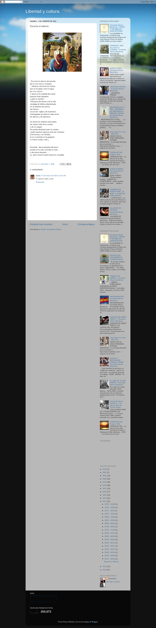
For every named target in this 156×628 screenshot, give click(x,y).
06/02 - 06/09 (110, 536)
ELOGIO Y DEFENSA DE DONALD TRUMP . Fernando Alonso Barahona (117, 362)
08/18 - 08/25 (110, 523)
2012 (105, 566)
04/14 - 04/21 (110, 546)
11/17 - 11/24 (110, 511)
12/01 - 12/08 (110, 507)
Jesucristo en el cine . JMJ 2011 (118, 133)
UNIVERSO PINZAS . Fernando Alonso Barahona (117, 89)
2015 (105, 495)
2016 (105, 492)
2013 (105, 501)
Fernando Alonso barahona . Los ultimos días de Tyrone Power (116, 404)
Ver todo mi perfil (112, 582)
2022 (105, 472)
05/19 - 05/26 (110, 540)
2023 (105, 469)
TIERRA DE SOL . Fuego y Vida (117, 153)
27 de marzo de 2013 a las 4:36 (53, 176)
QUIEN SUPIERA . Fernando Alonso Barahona (117, 171)
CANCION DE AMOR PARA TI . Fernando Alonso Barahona (118, 319)
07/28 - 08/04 (110, 527)
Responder (40, 182)
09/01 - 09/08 (110, 520)
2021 (105, 476)
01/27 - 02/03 (110, 559)
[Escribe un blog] (63, 164)
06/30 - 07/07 (110, 533)
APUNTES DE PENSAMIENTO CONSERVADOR (116, 257)
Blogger (95, 622)
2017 (105, 488)
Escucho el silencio (111, 562)
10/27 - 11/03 (110, 514)
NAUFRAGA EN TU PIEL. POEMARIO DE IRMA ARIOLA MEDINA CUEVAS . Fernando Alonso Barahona (117, 112)
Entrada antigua (86, 224)
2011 (105, 570)
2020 (105, 479)
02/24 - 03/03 (110, 556)
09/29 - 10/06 (110, 517)
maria (38, 176)
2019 (105, 482)
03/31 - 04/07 (110, 549)
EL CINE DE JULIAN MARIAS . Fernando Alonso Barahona (118, 383)
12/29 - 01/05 (110, 504)
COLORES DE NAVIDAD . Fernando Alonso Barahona (116, 211)
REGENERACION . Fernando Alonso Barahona (117, 298)
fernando (112, 578)
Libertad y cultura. (43, 11)
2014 (105, 498)
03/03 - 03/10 (110, 552)
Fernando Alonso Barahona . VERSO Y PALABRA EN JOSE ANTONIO (117, 28)
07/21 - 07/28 (110, 530)
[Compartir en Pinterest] (70, 164)
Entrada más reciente (41, 224)
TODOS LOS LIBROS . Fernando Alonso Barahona (117, 278)
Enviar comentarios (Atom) (51, 229)
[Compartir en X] (65, 164)
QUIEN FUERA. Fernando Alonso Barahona (116, 70)
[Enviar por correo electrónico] (61, 164)
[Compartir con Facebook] (68, 164)
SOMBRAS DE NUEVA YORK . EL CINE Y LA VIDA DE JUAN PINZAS (117, 192)
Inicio (65, 224)
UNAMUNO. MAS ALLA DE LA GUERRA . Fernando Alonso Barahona (118, 49)
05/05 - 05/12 (110, 543)
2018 (105, 485)
